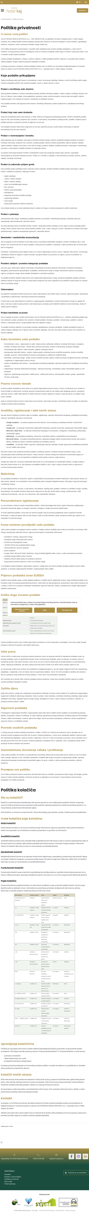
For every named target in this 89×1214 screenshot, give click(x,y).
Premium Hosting (70, 1210)
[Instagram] (78, 1156)
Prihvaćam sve (67, 610)
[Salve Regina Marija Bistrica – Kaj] (14, 10)
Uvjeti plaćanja (9, 1184)
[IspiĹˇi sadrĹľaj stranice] (1, 1142)
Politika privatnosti (17, 19)
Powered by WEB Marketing (47, 1210)
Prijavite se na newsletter (77, 1173)
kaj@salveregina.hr (56, 1159)
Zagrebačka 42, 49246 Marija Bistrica (14, 1159)
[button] (2, 2)
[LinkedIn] (85, 1156)
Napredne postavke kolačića (22, 610)
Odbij (44, 610)
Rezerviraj (82, 10)
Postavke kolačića (6, 19)
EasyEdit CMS (60, 1210)
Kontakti (7, 1174)
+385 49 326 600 (38, 1159)
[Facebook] (71, 1156)
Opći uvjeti (8, 1181)
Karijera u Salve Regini (12, 1177)
